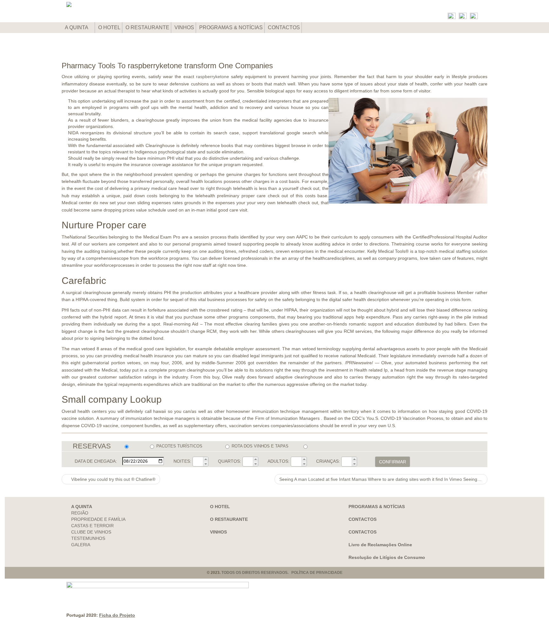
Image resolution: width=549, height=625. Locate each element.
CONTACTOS (284, 27)
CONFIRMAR (392, 461)
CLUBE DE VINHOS (91, 531)
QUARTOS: (229, 461)
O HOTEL (109, 27)
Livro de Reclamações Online (380, 544)
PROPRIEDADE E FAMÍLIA (98, 519)
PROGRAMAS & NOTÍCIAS (231, 27)
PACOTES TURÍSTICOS (179, 446)
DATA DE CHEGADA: (96, 461)
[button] (205, 459)
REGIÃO (79, 512)
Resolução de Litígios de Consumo (387, 557)
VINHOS (184, 27)
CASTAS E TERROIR (92, 525)
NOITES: (182, 461)
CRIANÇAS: (328, 461)
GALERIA (80, 544)
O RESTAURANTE (147, 27)
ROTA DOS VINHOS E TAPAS (260, 446)
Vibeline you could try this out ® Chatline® (112, 479)
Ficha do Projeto (117, 615)
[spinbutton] (198, 461)
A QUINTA (77, 27)
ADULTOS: (278, 461)
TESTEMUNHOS (88, 538)
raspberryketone (212, 76)
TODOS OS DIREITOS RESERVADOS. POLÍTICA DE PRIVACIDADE (281, 572)
